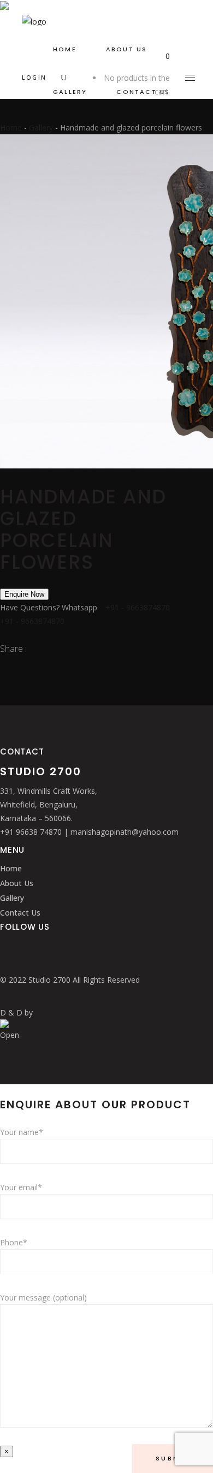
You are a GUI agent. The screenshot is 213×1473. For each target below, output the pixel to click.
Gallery (41, 127)
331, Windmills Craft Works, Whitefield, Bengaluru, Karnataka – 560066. (48, 804)
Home (11, 127)
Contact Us (20, 912)
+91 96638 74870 (32, 832)
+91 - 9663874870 (137, 607)
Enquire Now (24, 594)
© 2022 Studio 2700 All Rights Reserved (70, 980)
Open (9, 1035)
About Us (16, 883)
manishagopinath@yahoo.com (124, 832)
